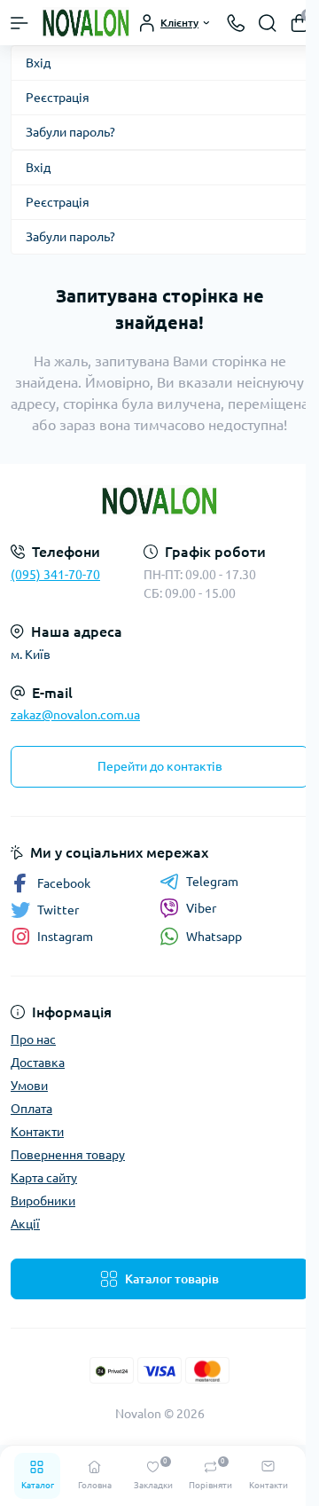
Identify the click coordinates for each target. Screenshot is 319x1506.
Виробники (43, 1201)
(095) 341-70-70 (55, 575)
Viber (201, 908)
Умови (29, 1086)
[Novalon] (159, 500)
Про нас (33, 1039)
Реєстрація (57, 97)
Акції (25, 1224)
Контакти (37, 1132)
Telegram (212, 882)
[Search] (267, 23)
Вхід (38, 63)
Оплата (31, 1109)
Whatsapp (214, 936)
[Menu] (19, 23)
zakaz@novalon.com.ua (75, 715)
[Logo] (86, 22)
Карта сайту (44, 1178)
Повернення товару (68, 1155)
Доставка (38, 1062)
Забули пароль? (70, 132)
